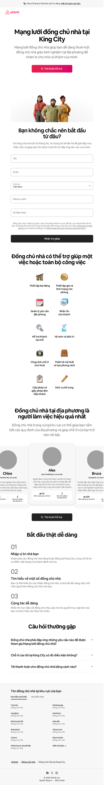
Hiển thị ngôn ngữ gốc (71, 3)
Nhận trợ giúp (52, 238)
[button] (52, 642)
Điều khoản (60, 780)
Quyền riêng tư (45, 780)
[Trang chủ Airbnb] (12, 12)
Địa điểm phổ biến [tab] (19, 697)
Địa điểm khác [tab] (37, 697)
